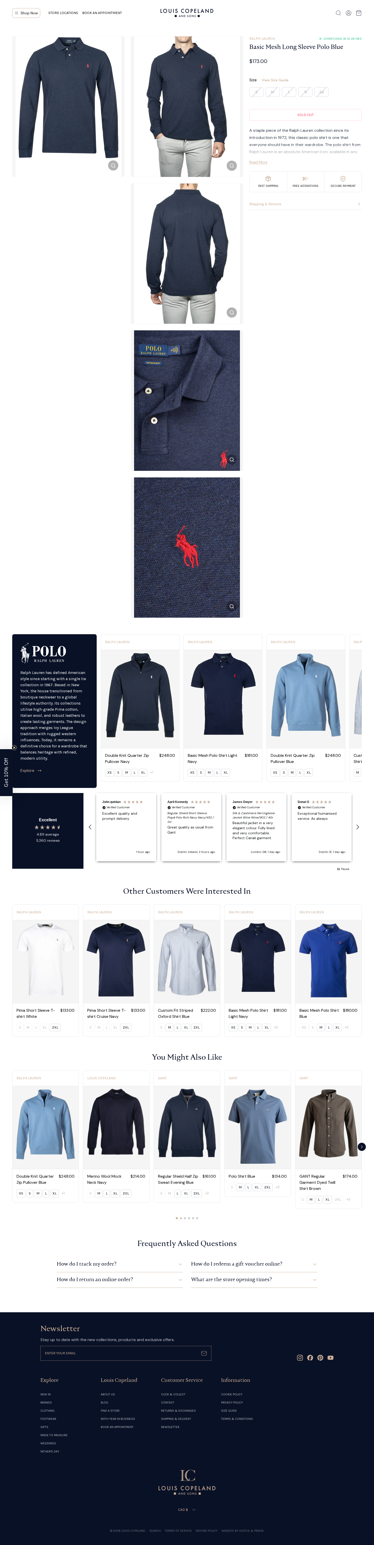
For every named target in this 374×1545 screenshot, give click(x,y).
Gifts (44, 1427)
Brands (46, 1402)
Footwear (48, 1419)
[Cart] (359, 13)
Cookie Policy (231, 1394)
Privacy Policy (232, 1402)
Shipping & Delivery (176, 1419)
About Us (108, 1394)
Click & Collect (173, 1394)
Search (155, 1531)
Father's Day (49, 1451)
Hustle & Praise (251, 1531)
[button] (90, 827)
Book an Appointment (102, 13)
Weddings (48, 1443)
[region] (223, 827)
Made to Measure (54, 1435)
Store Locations (63, 13)
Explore (27, 770)
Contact (167, 1402)
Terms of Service (178, 1531)
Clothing (47, 1410)
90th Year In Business (118, 1419)
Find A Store (110, 1410)
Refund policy (207, 1531)
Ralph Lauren (262, 38)
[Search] (338, 13)
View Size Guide (275, 80)
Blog (104, 1402)
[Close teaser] (14, 747)
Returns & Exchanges (178, 1410)
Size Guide (229, 1410)
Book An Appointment (117, 1427)
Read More (258, 162)
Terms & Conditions (237, 1419)
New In (45, 1394)
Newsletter (170, 1427)
